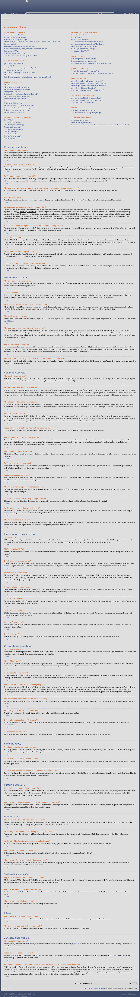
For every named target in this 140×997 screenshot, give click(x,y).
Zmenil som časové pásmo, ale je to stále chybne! (20, 68)
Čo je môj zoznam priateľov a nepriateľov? (85, 71)
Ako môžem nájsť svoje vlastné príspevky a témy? (87, 90)
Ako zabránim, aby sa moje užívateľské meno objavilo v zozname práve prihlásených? (32, 42)
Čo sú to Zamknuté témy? (12, 136)
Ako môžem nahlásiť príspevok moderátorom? (19, 105)
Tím (85, 988)
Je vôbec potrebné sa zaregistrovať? (15, 37)
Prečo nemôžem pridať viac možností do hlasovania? (21, 94)
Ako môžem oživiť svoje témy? (14, 112)
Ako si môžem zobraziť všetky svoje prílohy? (86, 113)
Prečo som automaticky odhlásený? (15, 40)
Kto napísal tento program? (80, 120)
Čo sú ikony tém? (9, 138)
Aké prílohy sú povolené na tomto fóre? (84, 110)
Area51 (114, 955)
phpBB (11, 994)
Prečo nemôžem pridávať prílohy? (15, 101)
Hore (7, 160)
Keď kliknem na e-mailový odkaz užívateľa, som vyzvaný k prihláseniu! (27, 77)
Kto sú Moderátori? (77, 37)
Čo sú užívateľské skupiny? (80, 40)
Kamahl (24, 996)
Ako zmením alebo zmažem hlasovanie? (17, 96)
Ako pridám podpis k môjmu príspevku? (17, 89)
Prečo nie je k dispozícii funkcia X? (82, 123)
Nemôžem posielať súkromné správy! (83, 59)
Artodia (133, 994)
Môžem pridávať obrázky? (12, 127)
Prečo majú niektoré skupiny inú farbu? (84, 46)
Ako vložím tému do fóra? (12, 85)
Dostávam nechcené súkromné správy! (83, 61)
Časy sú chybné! (9, 66)
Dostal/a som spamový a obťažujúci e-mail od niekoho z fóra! (91, 63)
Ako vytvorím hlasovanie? (12, 92)
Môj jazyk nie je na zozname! (13, 70)
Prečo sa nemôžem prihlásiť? (13, 35)
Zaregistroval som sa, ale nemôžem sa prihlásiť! (19, 46)
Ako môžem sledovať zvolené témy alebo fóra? (86, 100)
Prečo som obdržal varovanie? (14, 103)
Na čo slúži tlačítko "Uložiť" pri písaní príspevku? (20, 108)
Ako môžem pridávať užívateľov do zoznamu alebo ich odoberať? (92, 73)
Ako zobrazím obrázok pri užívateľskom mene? (19, 72)
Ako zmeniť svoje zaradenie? (13, 75)
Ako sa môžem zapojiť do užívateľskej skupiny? (87, 42)
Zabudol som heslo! (10, 44)
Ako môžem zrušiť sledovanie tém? (82, 102)
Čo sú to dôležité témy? (11, 134)
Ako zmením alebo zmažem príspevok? (16, 87)
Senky (18, 996)
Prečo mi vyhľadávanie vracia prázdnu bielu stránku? (88, 86)
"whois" (15, 969)
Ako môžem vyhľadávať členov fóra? (83, 88)
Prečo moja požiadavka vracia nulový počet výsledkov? (89, 83)
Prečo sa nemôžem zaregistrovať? (15, 53)
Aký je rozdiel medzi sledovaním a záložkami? (86, 98)
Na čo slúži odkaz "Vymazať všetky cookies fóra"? (20, 56)
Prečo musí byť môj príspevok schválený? (17, 110)
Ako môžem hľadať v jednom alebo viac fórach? (87, 81)
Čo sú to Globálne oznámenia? (14, 129)
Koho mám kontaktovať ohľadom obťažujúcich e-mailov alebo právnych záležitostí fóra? (100, 125)
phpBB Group (8, 321)
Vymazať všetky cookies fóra (97, 988)
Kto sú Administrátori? (78, 35)
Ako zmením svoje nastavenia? (14, 63)
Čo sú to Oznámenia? (11, 132)
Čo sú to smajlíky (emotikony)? (14, 125)
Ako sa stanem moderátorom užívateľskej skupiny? (87, 44)
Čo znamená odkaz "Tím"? (80, 51)
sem (20, 946)
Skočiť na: (77, 983)
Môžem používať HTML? (12, 122)
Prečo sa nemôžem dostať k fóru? (15, 99)
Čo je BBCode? (9, 120)
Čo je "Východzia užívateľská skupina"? (84, 49)
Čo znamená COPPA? (11, 51)
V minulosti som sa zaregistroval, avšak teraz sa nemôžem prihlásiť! (26, 49)
